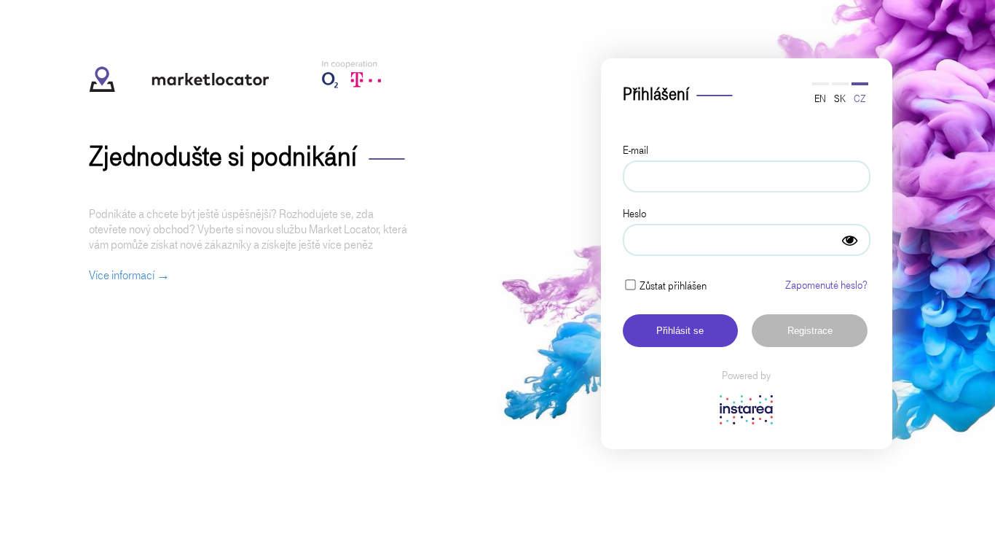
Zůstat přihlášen (673, 285)
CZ (859, 99)
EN (820, 99)
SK (840, 99)
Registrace (810, 330)
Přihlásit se (680, 330)
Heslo (634, 213)
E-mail (635, 150)
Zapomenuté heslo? (826, 285)
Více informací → (129, 275)
